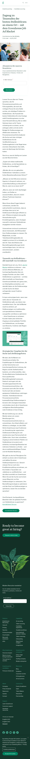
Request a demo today (11, 535)
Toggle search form (23, 2)
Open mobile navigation (26, 2)
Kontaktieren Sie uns (9, 504)
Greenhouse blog (7, 9)
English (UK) (6, 721)
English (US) (6, 719)
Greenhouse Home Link (3, 3)
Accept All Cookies (10, 753)
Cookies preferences (9, 749)
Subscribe (8, 606)
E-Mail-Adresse (8, 79)
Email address (7, 598)
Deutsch (5, 724)
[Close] (28, 737)
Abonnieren (9, 90)
